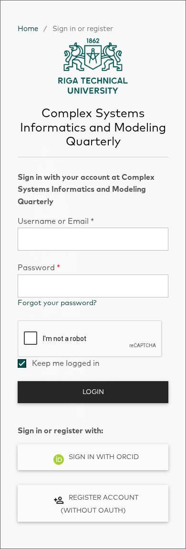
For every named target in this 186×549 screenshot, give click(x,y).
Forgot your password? (57, 303)
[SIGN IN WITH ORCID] (93, 472)
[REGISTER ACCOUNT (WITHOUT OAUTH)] (93, 523)
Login (93, 392)
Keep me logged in (66, 363)
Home (28, 29)
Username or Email (56, 221)
